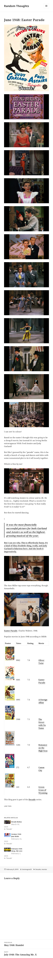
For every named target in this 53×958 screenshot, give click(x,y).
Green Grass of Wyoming (42, 790)
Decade (32, 799)
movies (44, 869)
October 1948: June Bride (16, 835)
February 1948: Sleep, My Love (16, 850)
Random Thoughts (16, 6)
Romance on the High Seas (42, 748)
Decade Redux (16, 822)
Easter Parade (10, 630)
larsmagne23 (27, 869)
